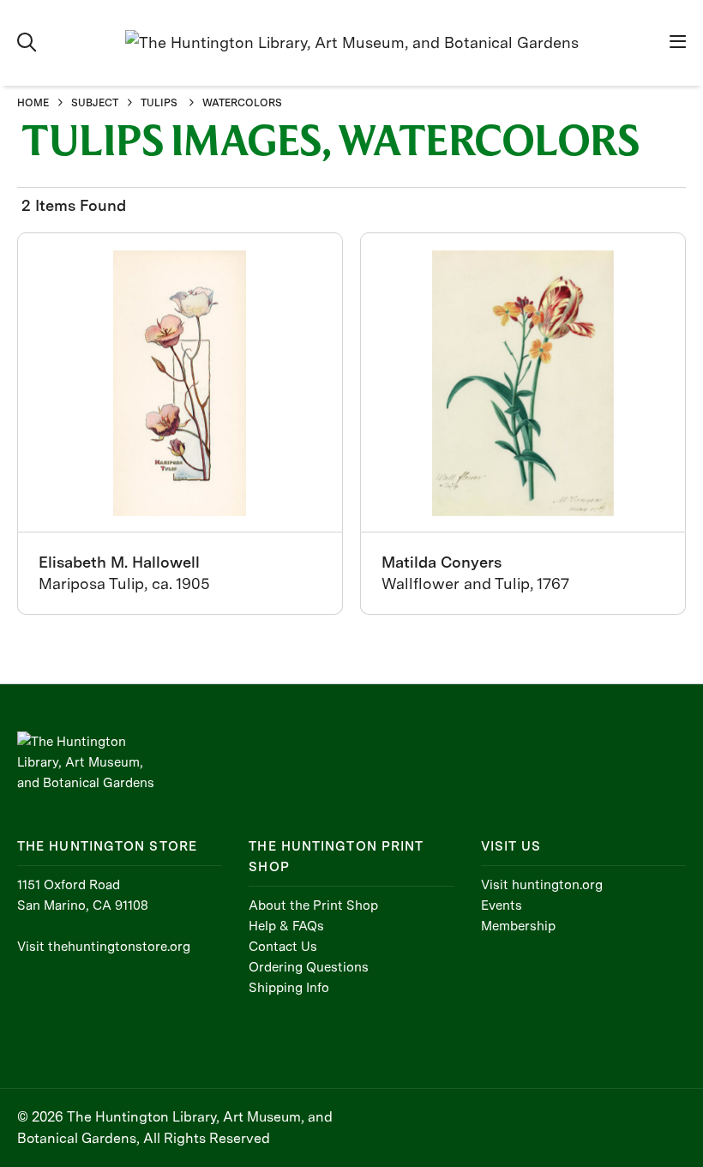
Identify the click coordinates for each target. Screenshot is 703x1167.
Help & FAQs (286, 926)
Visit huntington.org (542, 885)
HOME (33, 103)
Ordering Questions (309, 967)
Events (501, 905)
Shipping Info (289, 988)
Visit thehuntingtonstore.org (103, 946)
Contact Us (283, 946)
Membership (518, 926)
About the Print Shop (313, 905)
